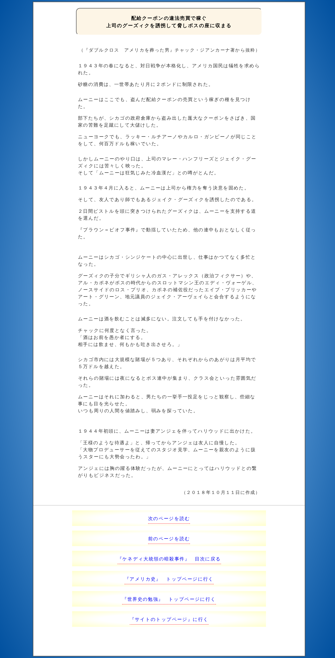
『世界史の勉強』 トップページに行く (169, 598)
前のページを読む (169, 538)
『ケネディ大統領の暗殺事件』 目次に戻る (169, 558)
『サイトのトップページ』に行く (169, 619)
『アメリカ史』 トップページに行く (169, 578)
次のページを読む (169, 518)
